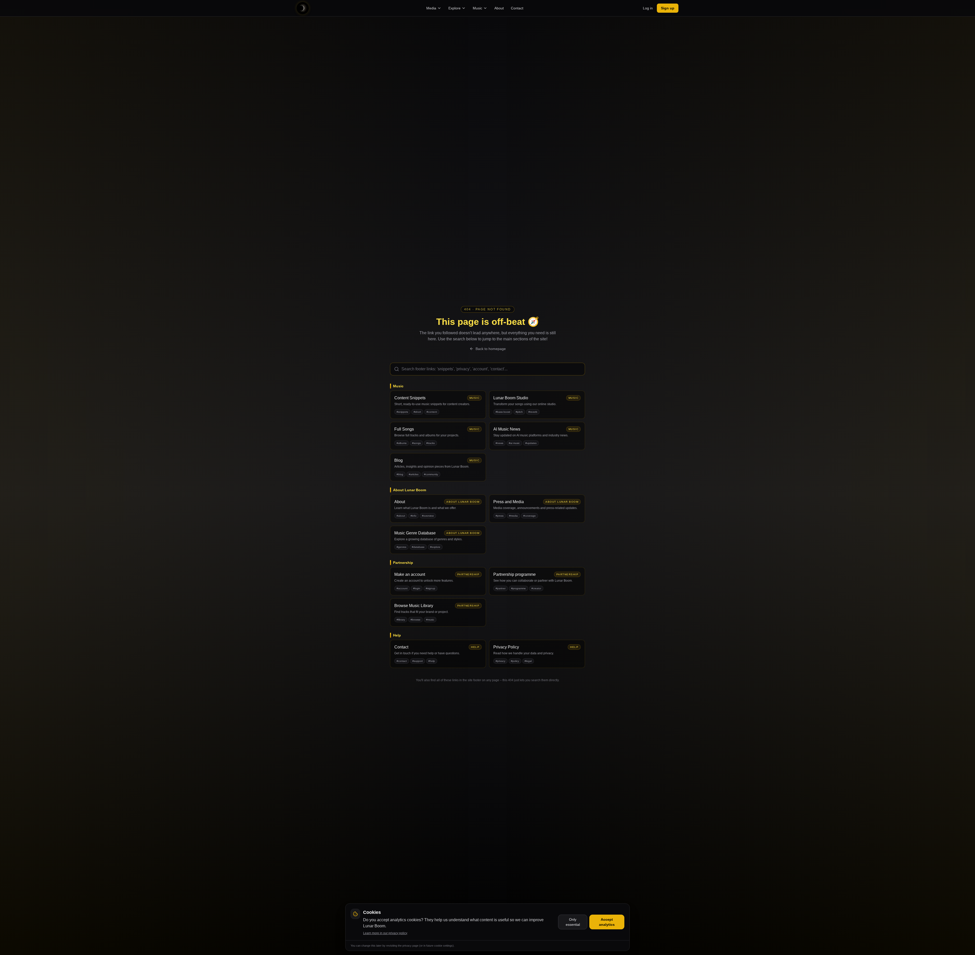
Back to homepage (491, 349)
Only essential (573, 922)
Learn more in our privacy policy (385, 933)
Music (477, 8)
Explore (454, 8)
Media (431, 8)
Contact (517, 8)
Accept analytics (607, 922)
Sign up (667, 8)
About (499, 8)
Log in (648, 8)
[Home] (303, 8)
